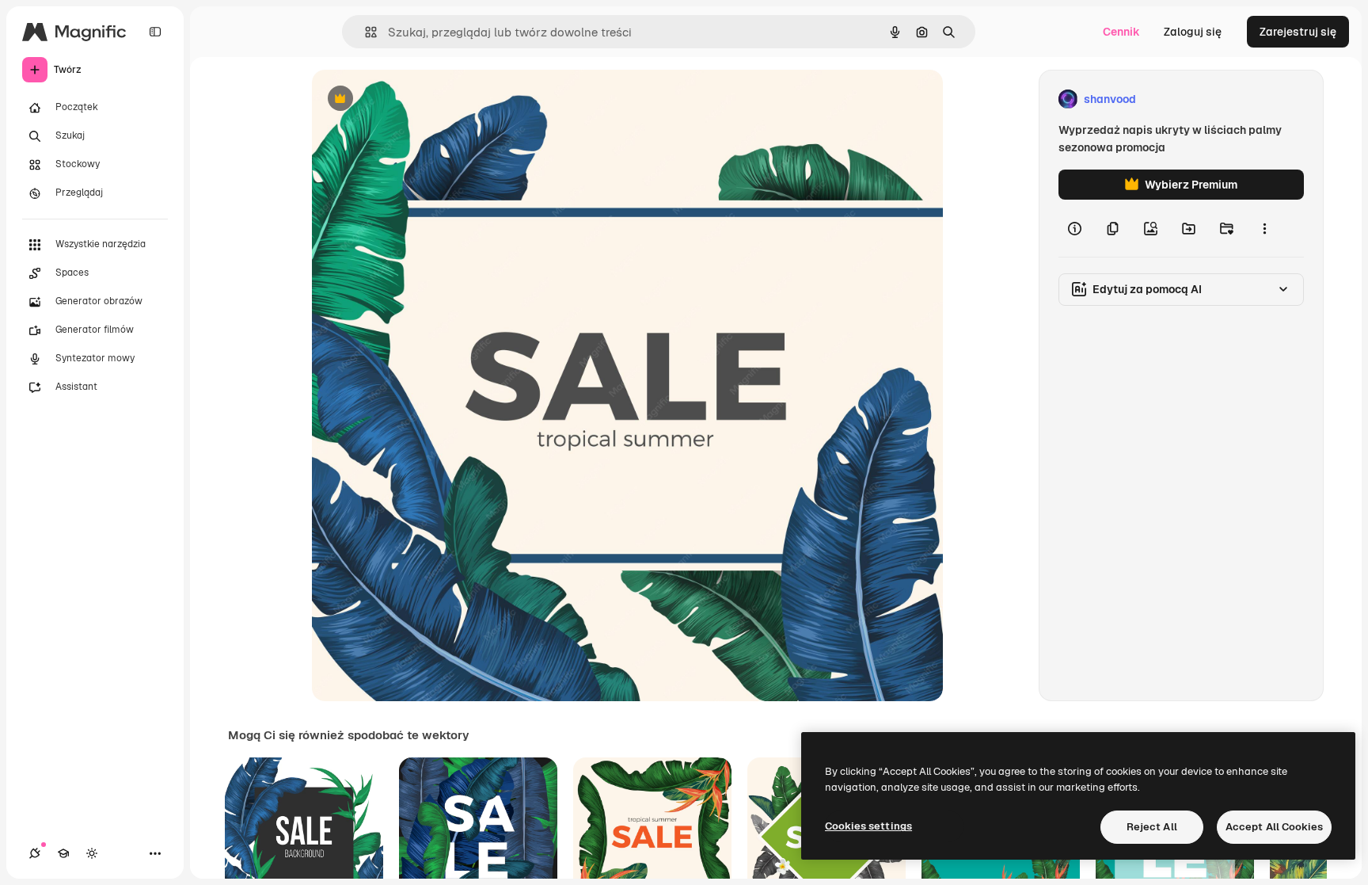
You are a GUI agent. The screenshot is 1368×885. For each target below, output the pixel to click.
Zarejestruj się (1298, 32)
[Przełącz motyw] (91, 853)
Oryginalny (421, 99)
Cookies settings (868, 826)
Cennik (1121, 32)
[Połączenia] (35, 853)
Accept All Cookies (1274, 827)
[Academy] (63, 853)
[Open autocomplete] (364, 32)
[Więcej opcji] (1264, 228)
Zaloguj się (1193, 32)
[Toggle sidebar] (155, 31)
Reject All (1152, 827)
